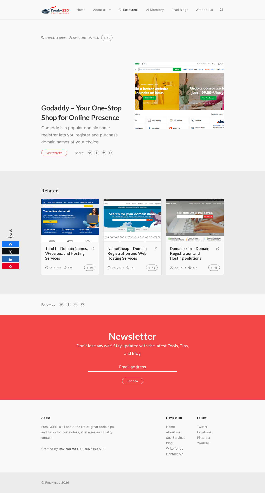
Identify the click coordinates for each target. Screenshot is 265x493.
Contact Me (174, 454)
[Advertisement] (85, 74)
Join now (132, 381)
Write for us (204, 10)
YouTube (203, 443)
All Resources (128, 10)
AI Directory (155, 10)
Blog (169, 443)
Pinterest (203, 438)
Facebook (204, 432)
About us (100, 10)
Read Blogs (179, 10)
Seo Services (175, 438)
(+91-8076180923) (91, 449)
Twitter (202, 427)
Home (81, 10)
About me (173, 432)
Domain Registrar (56, 37)
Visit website (54, 152)
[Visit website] (93, 253)
